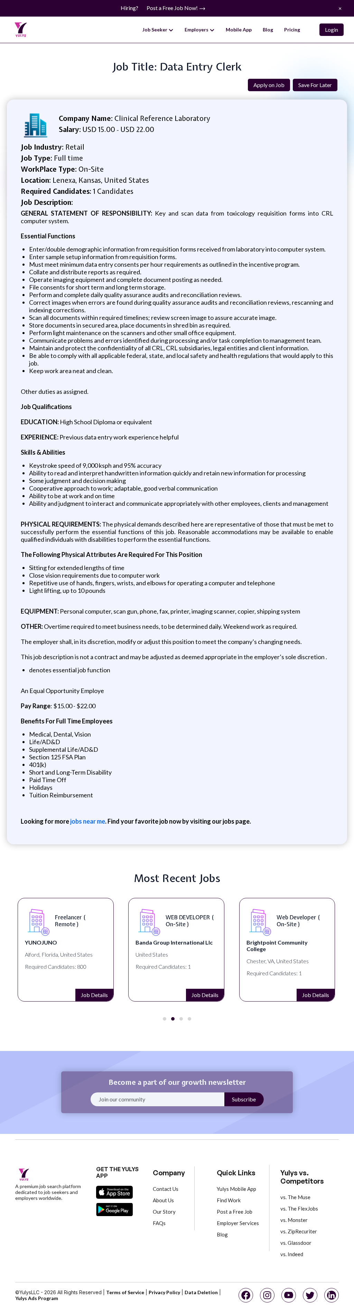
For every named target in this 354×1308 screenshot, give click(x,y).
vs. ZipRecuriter (298, 1231)
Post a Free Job (234, 1212)
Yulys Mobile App (236, 1189)
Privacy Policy (164, 1292)
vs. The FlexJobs (299, 1208)
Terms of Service (125, 1292)
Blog (268, 29)
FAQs (159, 1223)
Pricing (292, 29)
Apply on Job (269, 85)
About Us (163, 1200)
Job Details (94, 995)
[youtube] (288, 1295)
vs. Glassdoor (295, 1243)
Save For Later (315, 85)
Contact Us (165, 1189)
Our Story (164, 1212)
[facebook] (246, 1295)
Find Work (229, 1200)
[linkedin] (331, 1295)
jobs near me (87, 821)
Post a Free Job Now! (173, 7)
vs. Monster (294, 1220)
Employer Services (238, 1223)
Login (331, 29)
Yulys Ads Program (36, 1298)
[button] (164, 1018)
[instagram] (267, 1295)
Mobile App (239, 29)
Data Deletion (201, 1292)
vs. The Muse (295, 1197)
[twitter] (310, 1295)
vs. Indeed (291, 1254)
